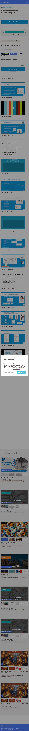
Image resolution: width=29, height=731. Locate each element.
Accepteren (21, 372)
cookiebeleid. (16, 369)
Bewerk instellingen (8, 372)
